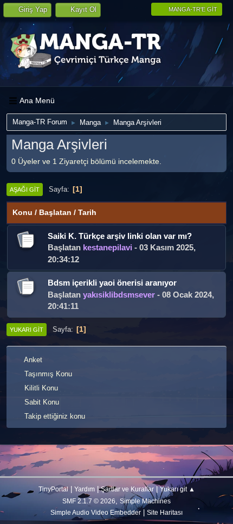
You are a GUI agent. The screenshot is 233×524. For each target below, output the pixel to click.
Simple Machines (145, 500)
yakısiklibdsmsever (119, 294)
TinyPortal (53, 489)
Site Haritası (165, 512)
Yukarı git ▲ (177, 489)
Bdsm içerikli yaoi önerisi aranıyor (112, 282)
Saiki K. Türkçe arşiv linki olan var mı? (120, 236)
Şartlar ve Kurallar (127, 489)
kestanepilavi (107, 247)
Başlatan (55, 212)
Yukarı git (26, 329)
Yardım (84, 489)
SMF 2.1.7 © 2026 (88, 500)
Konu (22, 212)
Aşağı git (25, 189)
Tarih (87, 212)
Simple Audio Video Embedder (95, 512)
